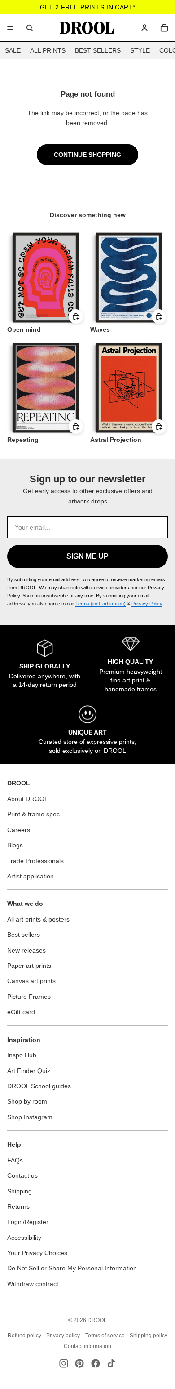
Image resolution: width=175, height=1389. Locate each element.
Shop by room (27, 1101)
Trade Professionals (35, 860)
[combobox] (29, 28)
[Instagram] (63, 1363)
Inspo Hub (21, 1055)
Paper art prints (29, 965)
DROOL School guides (39, 1086)
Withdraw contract (32, 1283)
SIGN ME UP (87, 556)
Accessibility (24, 1237)
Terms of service (105, 1335)
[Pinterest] (79, 1363)
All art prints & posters (38, 919)
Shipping (19, 1191)
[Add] (76, 316)
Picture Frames (29, 996)
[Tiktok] (111, 1363)
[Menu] (10, 28)
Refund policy (24, 1335)
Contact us (22, 1175)
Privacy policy (63, 1335)
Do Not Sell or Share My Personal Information (72, 1268)
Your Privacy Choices (37, 1252)
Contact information (87, 1346)
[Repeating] (46, 388)
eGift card (21, 1011)
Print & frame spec (33, 814)
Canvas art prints (31, 980)
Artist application (30, 876)
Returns (18, 1206)
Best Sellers (98, 50)
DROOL (97, 1320)
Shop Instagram (29, 1117)
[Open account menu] (144, 28)
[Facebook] (95, 1363)
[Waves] (129, 277)
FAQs (15, 1160)
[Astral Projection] (129, 388)
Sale (13, 50)
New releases (26, 950)
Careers (18, 829)
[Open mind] (46, 277)
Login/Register (27, 1221)
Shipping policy (148, 1335)
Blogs (15, 845)
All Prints (48, 50)
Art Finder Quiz (28, 1070)
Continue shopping (87, 154)
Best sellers (23, 934)
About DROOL (27, 798)
